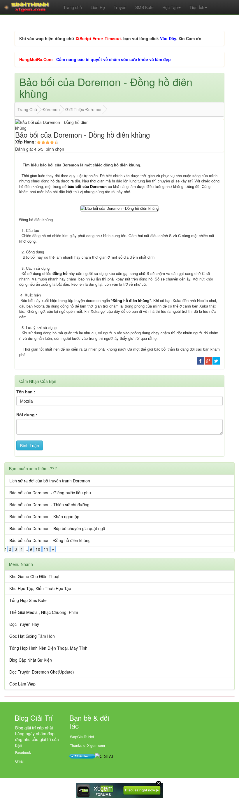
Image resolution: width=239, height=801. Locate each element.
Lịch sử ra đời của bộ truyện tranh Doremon (49, 481)
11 (46, 549)
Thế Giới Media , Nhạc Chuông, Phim (43, 612)
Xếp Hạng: (25, 142)
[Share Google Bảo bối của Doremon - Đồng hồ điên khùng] (208, 360)
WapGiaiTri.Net (82, 736)
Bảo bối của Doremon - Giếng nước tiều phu (50, 492)
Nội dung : (26, 415)
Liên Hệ (98, 7)
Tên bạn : (25, 392)
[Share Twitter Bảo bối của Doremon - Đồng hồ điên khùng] (216, 360)
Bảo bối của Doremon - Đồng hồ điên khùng (50, 540)
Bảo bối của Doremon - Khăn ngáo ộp (44, 516)
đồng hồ (60, 273)
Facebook (23, 752)
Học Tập (170, 7)
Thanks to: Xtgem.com (87, 745)
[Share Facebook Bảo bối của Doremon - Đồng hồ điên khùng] (200, 360)
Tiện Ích (196, 7)
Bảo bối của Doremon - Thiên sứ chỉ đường (49, 504)
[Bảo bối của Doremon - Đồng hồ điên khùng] (119, 208)
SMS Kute (144, 7)
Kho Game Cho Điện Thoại (34, 576)
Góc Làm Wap (22, 684)
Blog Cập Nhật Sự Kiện (30, 660)
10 (38, 549)
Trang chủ (72, 7)
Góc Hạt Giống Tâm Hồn (32, 636)
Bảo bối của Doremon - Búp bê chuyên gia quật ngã (57, 528)
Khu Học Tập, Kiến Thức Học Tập (40, 588)
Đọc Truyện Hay (24, 624)
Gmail (19, 761)
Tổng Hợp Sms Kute (28, 600)
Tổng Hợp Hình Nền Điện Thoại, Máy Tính (48, 648)
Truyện (120, 7)
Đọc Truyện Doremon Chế (33, 672)
